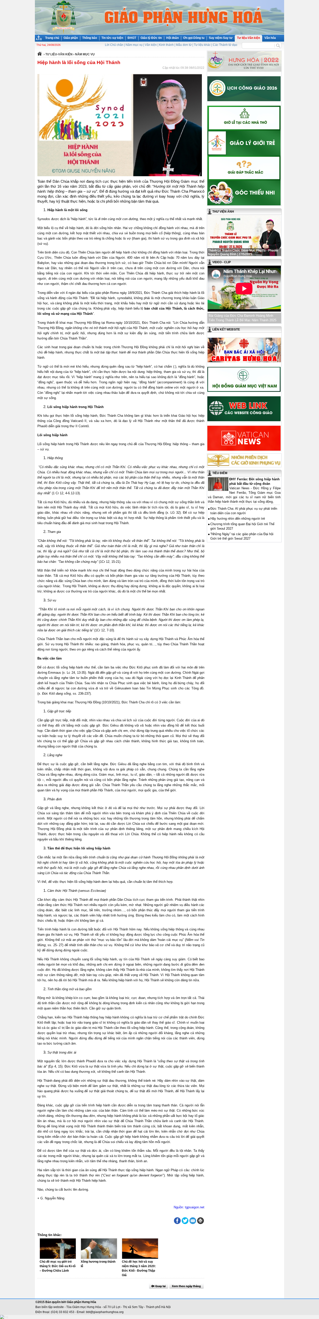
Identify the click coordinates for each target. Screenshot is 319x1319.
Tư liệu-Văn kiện (248, 38)
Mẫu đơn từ (184, 45)
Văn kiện (151, 45)
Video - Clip (221, 262)
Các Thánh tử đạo (225, 45)
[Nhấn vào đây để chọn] (186, 1286)
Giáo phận (71, 38)
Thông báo (89, 38)
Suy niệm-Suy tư (221, 38)
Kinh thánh (166, 45)
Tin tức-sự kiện (112, 38)
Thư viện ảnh (223, 211)
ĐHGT (132, 38)
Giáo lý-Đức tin (151, 38)
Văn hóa (270, 38)
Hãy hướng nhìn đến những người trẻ (237, 518)
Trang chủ (52, 38)
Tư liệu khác (202, 45)
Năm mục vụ (134, 45)
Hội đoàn (172, 38)
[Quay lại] (158, 1286)
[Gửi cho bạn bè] (192, 1220)
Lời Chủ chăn (114, 45)
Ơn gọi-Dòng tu (193, 38)
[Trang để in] (200, 1223)
